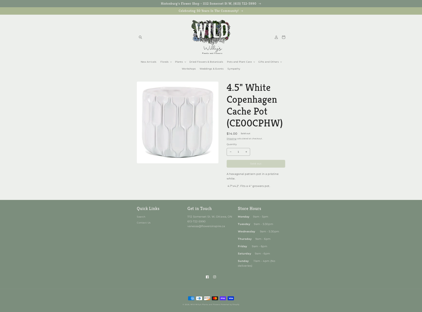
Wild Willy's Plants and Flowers (205, 304)
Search (141, 216)
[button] (140, 37)
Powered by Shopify (230, 304)
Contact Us (144, 222)
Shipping (231, 138)
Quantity (232, 144)
